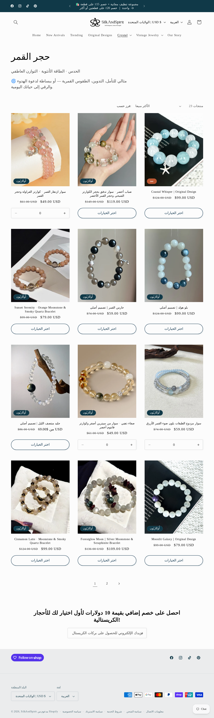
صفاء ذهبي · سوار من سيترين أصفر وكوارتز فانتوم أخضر (107, 425)
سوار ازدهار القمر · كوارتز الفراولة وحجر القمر (40, 193)
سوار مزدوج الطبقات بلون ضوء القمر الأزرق (173, 423)
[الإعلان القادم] (144, 6)
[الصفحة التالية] (119, 583)
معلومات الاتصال (154, 711)
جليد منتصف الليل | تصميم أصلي (40, 423)
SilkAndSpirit (29, 711)
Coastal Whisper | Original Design (173, 191)
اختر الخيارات (107, 213)
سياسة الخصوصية (71, 711)
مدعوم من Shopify (48, 711)
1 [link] (95, 583)
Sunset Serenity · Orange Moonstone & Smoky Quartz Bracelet (40, 309)
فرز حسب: (124, 106)
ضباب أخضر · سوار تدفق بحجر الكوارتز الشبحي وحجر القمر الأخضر (107, 193)
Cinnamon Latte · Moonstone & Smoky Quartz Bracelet (40, 541)
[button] (16, 22)
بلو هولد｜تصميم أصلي (174, 307)
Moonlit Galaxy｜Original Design (174, 539)
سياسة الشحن (134, 711)
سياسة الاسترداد (94, 711)
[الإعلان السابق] (69, 6)
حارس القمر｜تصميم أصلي (107, 307)
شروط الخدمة (114, 711)
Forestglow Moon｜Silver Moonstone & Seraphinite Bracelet (107, 541)
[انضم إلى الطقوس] (141, 633)
